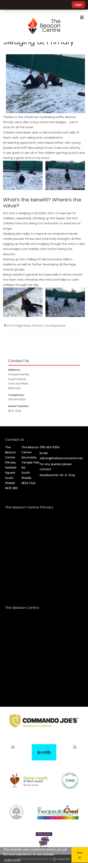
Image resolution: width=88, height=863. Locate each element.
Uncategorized (54, 325)
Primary (37, 325)
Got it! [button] (79, 855)
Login (78, 5)
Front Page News (19, 325)
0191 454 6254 (50, 447)
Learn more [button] (12, 860)
